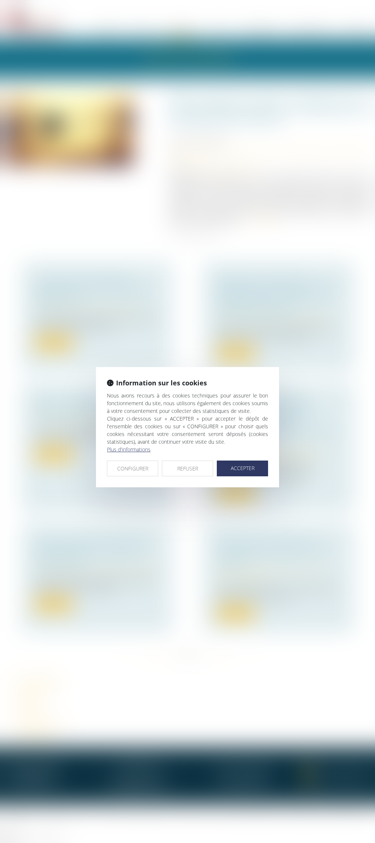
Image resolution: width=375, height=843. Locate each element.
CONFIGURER (132, 468)
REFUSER (187, 468)
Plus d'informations (129, 449)
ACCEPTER (243, 468)
